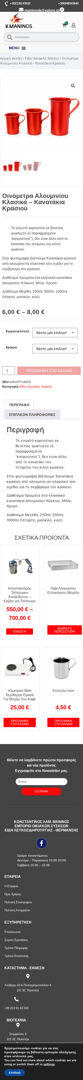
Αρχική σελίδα (11, 58)
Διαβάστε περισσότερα (64, 630)
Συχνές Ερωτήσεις (16, 940)
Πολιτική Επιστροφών (18, 902)
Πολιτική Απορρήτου (17, 910)
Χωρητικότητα (17, 331)
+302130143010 (20, 3)
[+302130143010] (6, 4)
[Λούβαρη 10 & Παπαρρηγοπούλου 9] (28, 976)
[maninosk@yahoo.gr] (21, 9)
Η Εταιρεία (11, 886)
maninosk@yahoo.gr (42, 10)
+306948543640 (68, 3)
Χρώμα (11, 347)
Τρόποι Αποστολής (16, 956)
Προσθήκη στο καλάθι (49, 370)
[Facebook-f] (62, 9)
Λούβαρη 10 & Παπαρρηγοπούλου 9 (27, 985)
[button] (73, 86)
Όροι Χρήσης (12, 894)
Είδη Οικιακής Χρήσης (42, 58)
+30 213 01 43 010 (16, 1008)
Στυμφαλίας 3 (17, 1034)
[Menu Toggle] (23, 48)
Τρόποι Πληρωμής (16, 948)
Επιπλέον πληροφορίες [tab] (32, 414)
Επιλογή (19, 631)
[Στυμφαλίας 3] (18, 1025)
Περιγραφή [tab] (19, 405)
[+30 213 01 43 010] (16, 999)
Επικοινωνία (12, 932)
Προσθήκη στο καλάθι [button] (19, 722)
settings (49, 1064)
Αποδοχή (14, 1072)
